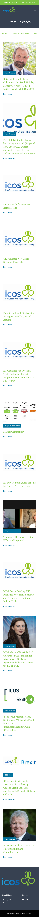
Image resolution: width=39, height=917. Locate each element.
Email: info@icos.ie (28, 2)
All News (5, 33)
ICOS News (8, 775)
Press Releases (10, 73)
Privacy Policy (7, 900)
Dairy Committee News (20, 33)
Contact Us (7, 903)
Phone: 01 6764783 (11, 2)
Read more (7, 94)
